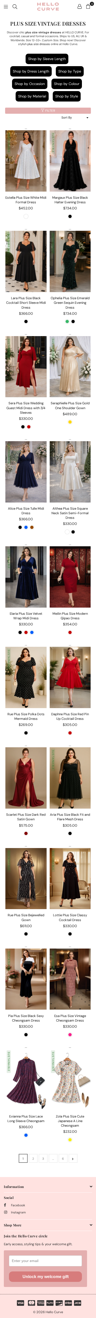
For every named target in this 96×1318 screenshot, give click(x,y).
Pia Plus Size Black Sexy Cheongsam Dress (26, 1018)
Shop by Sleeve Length (47, 58)
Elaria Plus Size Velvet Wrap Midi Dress (26, 615)
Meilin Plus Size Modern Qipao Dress (70, 615)
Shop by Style (66, 96)
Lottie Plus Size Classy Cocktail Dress (70, 917)
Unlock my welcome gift (46, 1276)
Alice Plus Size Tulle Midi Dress (26, 510)
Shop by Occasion (30, 83)
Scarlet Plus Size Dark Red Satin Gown (26, 816)
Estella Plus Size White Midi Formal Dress (25, 199)
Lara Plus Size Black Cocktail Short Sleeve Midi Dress (26, 302)
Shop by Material (32, 96)
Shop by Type (69, 71)
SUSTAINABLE (8, 143)
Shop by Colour (66, 83)
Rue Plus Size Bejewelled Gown (26, 917)
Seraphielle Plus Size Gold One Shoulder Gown (70, 405)
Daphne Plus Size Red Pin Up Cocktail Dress (70, 716)
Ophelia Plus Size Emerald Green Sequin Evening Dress (70, 302)
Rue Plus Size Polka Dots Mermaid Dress (26, 716)
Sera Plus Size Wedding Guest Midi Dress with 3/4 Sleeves (25, 407)
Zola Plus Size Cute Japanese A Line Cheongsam (70, 1121)
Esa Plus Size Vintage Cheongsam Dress (70, 1018)
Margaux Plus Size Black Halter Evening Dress (70, 199)
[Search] (14, 6)
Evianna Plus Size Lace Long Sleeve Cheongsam (26, 1118)
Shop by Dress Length (31, 71)
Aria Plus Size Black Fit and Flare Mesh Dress (70, 816)
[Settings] (79, 6)
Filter (50, 111)
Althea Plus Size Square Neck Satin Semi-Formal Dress (70, 513)
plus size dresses (38, 44)
